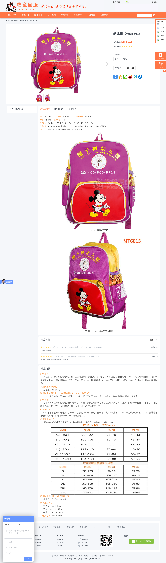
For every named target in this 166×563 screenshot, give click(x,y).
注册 (118, 2)
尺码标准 (38, 543)
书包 (20, 21)
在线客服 (160, 21)
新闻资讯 (65, 15)
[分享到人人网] (140, 77)
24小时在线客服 (143, 541)
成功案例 (51, 15)
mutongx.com (71, 559)
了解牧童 (60, 539)
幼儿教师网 (43, 527)
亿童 (108, 527)
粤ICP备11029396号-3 (92, 559)
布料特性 (38, 546)
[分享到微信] (125, 77)
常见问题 (71, 108)
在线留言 (91, 15)
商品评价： (117, 46)
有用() (154, 347)
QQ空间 (84, 543)
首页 (7, 21)
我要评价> (154, 340)
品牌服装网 (82, 527)
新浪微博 (85, 539)
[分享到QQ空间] (120, 77)
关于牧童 (25, 15)
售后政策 (38, 539)
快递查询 (121, 527)
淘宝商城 (104, 15)
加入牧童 (60, 543)
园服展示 (38, 15)
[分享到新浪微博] (130, 77)
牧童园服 (66, 116)
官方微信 (84, 546)
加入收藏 (153, 2)
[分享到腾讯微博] (135, 77)
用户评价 (58, 108)
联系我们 (78, 15)
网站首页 (12, 15)
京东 (95, 527)
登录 (114, 2)
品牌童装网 (69, 527)
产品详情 (45, 108)
